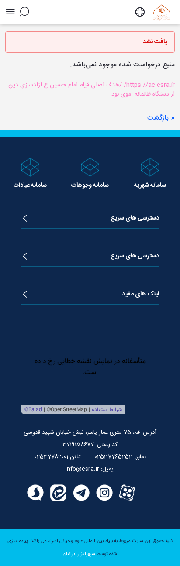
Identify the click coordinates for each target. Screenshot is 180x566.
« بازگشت (161, 118)
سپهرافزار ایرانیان (79, 554)
